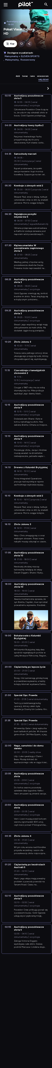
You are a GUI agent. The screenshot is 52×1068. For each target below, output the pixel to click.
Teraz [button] (25, 76)
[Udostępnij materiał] (29, 44)
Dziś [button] (18, 76)
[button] (48, 88)
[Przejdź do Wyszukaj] (46, 4)
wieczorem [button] (43, 76)
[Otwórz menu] (5, 4)
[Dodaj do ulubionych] (21, 44)
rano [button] (32, 76)
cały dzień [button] (43, 79)
